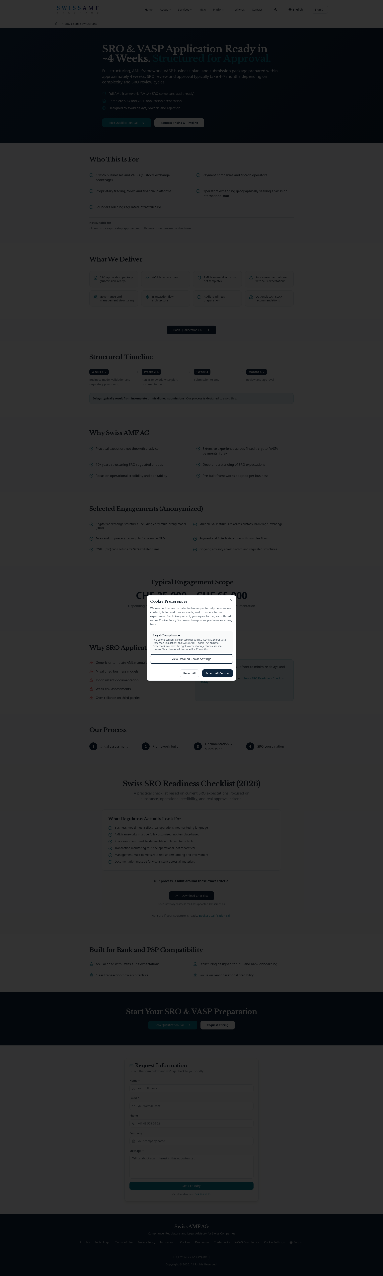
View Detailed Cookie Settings (191, 659)
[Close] (231, 600)
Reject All (189, 673)
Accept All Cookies (217, 673)
